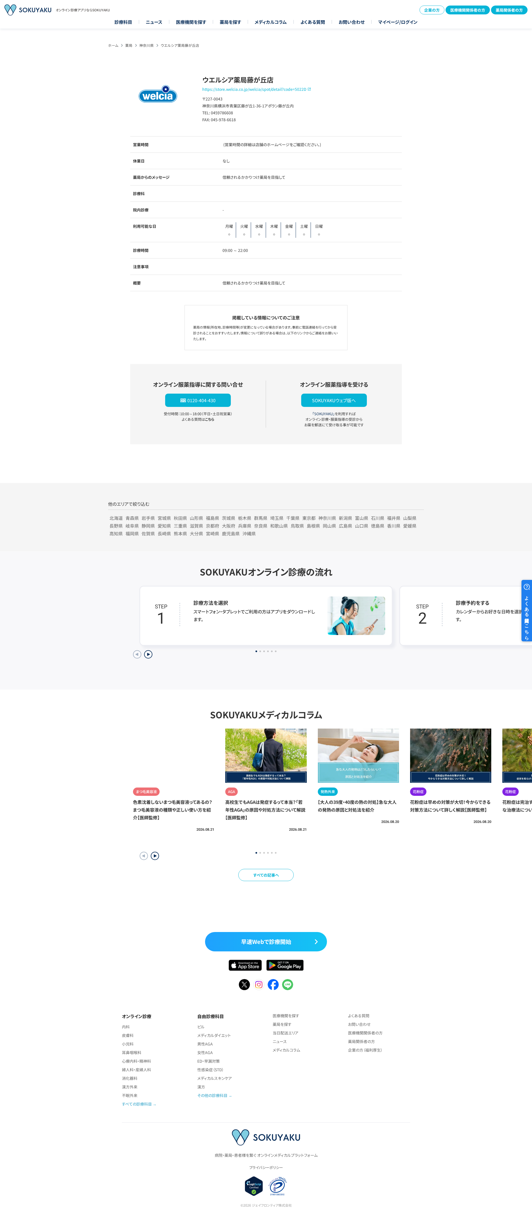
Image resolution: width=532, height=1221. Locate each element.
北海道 (116, 518)
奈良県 (260, 525)
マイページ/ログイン (398, 22)
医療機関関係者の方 (467, 10)
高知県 (116, 533)
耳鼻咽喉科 (131, 1052)
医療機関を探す (191, 22)
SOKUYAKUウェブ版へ (334, 400)
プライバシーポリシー (266, 1167)
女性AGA (205, 1052)
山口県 (361, 525)
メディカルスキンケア (214, 1078)
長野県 (116, 525)
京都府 (212, 525)
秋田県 (180, 518)
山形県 (196, 518)
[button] (155, 856)
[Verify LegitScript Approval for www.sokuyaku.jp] (254, 1186)
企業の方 (432, 10)
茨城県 (228, 518)
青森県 (132, 518)
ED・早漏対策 (208, 1061)
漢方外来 (129, 1087)
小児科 (128, 1044)
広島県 (345, 525)
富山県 (361, 518)
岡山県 (329, 525)
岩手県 (148, 518)
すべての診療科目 (137, 1104)
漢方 (201, 1087)
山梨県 (409, 518)
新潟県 (345, 518)
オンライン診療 (136, 1016)
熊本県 (180, 533)
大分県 (196, 533)
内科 (126, 1026)
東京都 (309, 518)
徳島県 (377, 525)
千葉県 (293, 518)
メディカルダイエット (214, 1035)
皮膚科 (128, 1035)
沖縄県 (249, 533)
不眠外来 (129, 1095)
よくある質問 (312, 22)
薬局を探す (230, 22)
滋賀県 (196, 525)
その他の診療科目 (212, 1095)
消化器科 (129, 1078)
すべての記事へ (266, 875)
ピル (200, 1026)
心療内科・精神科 (136, 1061)
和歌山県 (279, 525)
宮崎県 (212, 533)
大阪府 (228, 525)
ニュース (154, 22)
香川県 (393, 525)
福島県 (212, 518)
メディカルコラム (271, 22)
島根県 (313, 525)
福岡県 (132, 533)
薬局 (128, 45)
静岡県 (148, 525)
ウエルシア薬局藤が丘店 (180, 45)
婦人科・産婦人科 (136, 1069)
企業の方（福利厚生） (365, 1050)
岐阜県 (132, 525)
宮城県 (164, 518)
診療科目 (123, 22)
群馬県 (260, 518)
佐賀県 (148, 533)
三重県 (180, 525)
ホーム (113, 45)
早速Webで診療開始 (266, 942)
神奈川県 (146, 45)
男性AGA (205, 1044)
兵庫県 (244, 525)
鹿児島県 (231, 533)
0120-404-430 (201, 400)
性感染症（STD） (210, 1069)
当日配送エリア (285, 1033)
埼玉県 (276, 518)
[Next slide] (148, 654)
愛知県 (164, 525)
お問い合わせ (352, 22)
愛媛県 (409, 525)
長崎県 (164, 533)
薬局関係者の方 (509, 10)
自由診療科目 (210, 1016)
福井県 (393, 518)
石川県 (377, 518)
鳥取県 (297, 525)
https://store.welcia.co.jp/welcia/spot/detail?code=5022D (254, 89)
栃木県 (244, 518)
